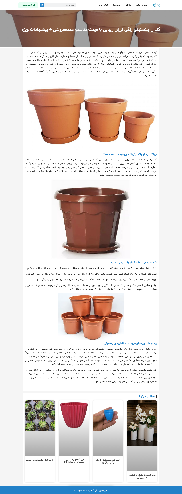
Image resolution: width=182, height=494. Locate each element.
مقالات (128, 5)
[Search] (42, 5)
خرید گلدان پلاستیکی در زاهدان (39, 460)
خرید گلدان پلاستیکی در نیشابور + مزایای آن (142, 476)
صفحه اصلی (141, 5)
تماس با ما (103, 5)
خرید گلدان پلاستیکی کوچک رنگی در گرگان (108, 461)
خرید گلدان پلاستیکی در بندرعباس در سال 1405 (74, 461)
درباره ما (116, 5)
